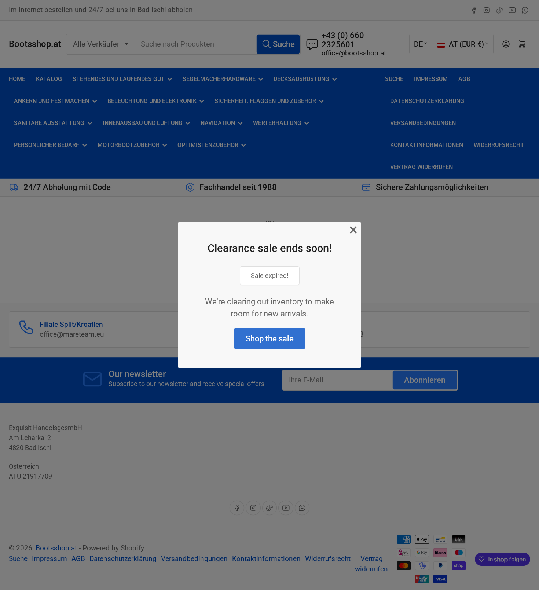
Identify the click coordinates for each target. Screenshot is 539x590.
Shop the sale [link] (270, 338)
